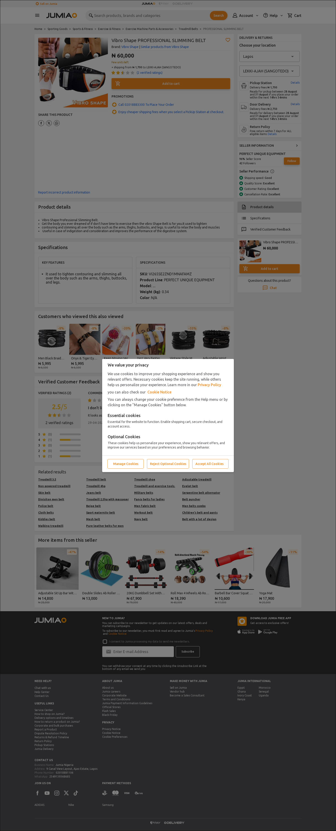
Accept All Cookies (209, 464)
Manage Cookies (125, 464)
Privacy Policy (209, 385)
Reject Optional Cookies (168, 464)
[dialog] (168, 415)
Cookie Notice (159, 392)
